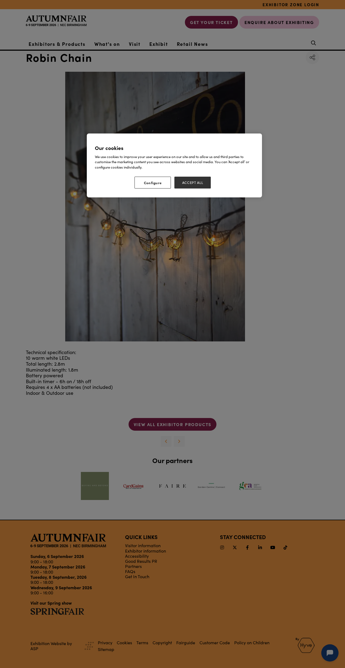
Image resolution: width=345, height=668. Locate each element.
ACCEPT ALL (192, 182)
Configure (153, 182)
